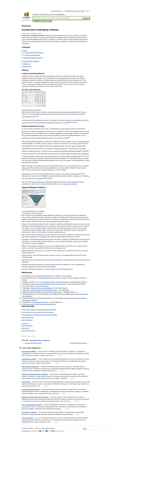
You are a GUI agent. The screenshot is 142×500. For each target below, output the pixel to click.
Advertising (51, 428)
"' (48, 284)
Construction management (30, 389)
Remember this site (57, 11)
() (39, 309)
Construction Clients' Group (33, 343)
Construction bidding (29, 351)
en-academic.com (26, 20)
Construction (26, 382)
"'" (42, 286)
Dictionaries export (26, 431)
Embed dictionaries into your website (75, 11)
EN (87, 11)
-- (25, 114)
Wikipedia (36, 21)
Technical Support (44, 428)
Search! (86, 18)
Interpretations (46, 21)
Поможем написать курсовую (40, 340)
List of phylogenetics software (32, 404)
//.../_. (39, 304)
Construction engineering (30, 366)
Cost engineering (27, 418)
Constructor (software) (29, 412)
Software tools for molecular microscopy (35, 397)
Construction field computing (78, 343)
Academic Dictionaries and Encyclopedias (48, 14)
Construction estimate (29, 359)
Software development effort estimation (35, 374)
